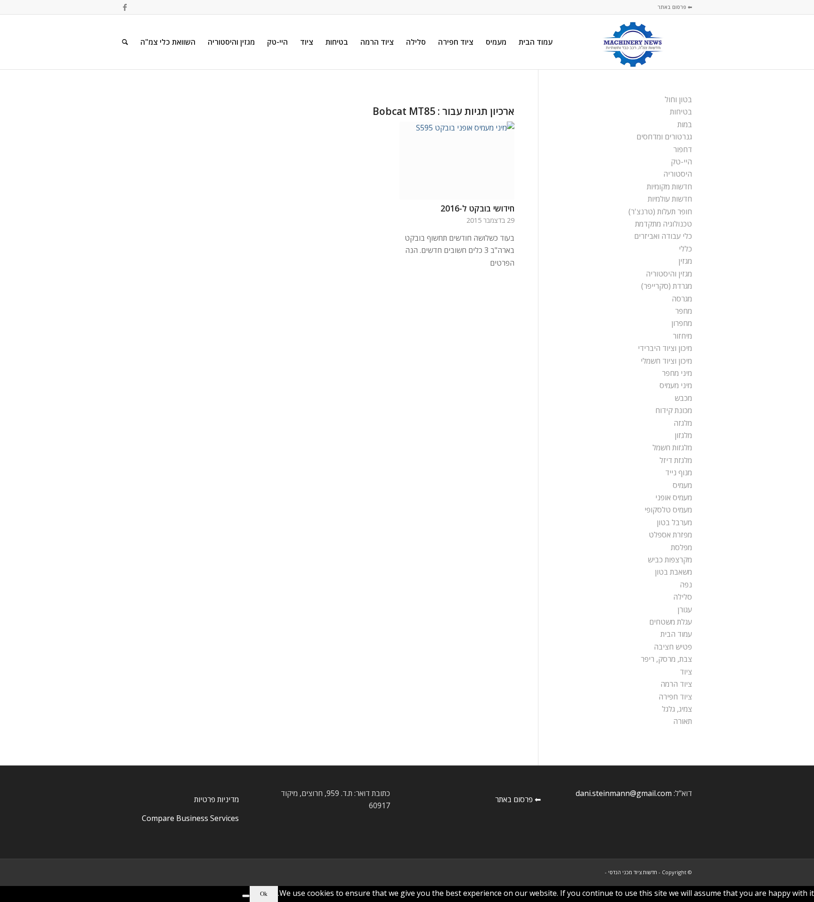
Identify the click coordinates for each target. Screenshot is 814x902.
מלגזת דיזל (675, 460)
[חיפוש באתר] (125, 42)
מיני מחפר (677, 373)
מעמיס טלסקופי (668, 509)
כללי (685, 249)
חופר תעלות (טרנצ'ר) (660, 211)
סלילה (682, 597)
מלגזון (683, 435)
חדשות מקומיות (669, 186)
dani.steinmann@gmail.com (624, 793)
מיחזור (682, 336)
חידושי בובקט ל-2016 (477, 208)
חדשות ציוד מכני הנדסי (632, 872)
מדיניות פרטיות (216, 799)
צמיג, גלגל (677, 709)
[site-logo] (633, 42)
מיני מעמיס (675, 385)
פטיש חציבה (673, 647)
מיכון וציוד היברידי (665, 348)
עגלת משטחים (670, 622)
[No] (246, 895)
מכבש (683, 398)
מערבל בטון (674, 522)
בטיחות (681, 111)
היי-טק (681, 161)
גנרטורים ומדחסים (664, 136)
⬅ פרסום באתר (675, 6)
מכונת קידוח (673, 410)
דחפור (682, 149)
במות (684, 124)
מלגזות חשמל (672, 447)
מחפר (683, 311)
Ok (264, 893)
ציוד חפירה (675, 696)
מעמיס (682, 485)
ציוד (686, 671)
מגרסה (682, 298)
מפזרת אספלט (670, 534)
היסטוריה (677, 174)
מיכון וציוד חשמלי (666, 361)
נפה (686, 584)
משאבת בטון (673, 572)
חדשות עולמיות (670, 199)
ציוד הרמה (676, 684)
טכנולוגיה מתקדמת (663, 224)
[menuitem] (536, 42)
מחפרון (681, 323)
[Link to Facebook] (125, 7)
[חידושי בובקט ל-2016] (456, 160)
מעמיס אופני (673, 497)
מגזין (685, 261)
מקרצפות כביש (670, 559)
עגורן (684, 609)
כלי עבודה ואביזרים (663, 236)
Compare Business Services (190, 818)
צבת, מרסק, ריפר (666, 659)
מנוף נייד (678, 472)
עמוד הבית (676, 634)
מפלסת (681, 547)
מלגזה (683, 423)
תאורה (682, 721)
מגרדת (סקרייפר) (666, 286)
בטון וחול (678, 99)
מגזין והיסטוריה (669, 273)
